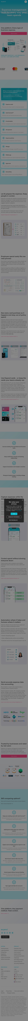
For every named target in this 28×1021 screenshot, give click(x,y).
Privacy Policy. (18, 510)
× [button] (22, 500)
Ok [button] (14, 513)
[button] (14, 520)
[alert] (14, 510)
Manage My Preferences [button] (13, 516)
